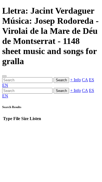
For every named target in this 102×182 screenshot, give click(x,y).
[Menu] (4, 76)
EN (5, 85)
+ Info (75, 79)
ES (91, 79)
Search (61, 80)
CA (85, 79)
